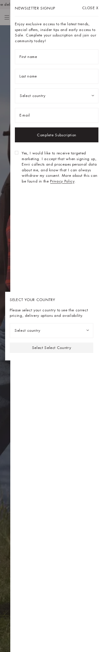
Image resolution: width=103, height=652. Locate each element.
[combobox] (51, 330)
